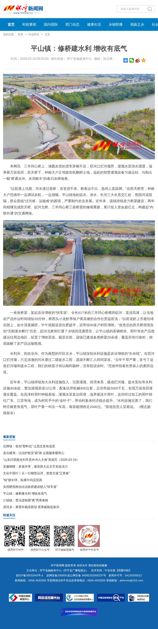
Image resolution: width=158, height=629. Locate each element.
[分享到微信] (131, 60)
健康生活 (94, 24)
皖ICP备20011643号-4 (29, 575)
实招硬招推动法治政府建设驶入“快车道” (30, 486)
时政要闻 (29, 24)
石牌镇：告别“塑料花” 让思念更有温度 (29, 446)
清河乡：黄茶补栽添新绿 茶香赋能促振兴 (31, 507)
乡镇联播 (116, 24)
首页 (11, 24)
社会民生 (34, 34)
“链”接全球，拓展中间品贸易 (22, 480)
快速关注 (9, 515)
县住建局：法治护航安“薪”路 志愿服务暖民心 (33, 453)
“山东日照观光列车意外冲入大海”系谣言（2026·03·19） (41, 459)
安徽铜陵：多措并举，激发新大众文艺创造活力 (35, 466)
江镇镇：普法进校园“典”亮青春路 (25, 500)
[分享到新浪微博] (137, 60)
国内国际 (51, 24)
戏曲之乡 (137, 24)
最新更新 (9, 436)
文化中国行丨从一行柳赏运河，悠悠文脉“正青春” (36, 473)
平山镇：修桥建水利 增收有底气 (25, 493)
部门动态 (72, 24)
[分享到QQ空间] (143, 60)
